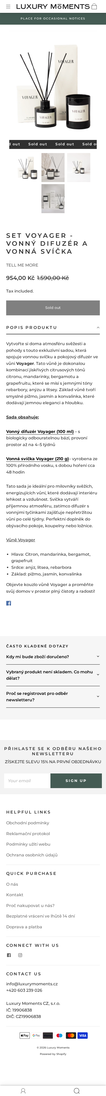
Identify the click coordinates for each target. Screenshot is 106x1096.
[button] (18, 86)
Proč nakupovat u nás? (30, 905)
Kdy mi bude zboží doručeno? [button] (37, 656)
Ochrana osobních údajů (32, 855)
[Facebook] (8, 603)
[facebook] (8, 955)
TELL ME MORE (22, 265)
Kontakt (14, 894)
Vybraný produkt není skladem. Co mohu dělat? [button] (49, 675)
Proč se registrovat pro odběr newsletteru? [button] (37, 697)
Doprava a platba (24, 926)
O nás (12, 884)
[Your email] (27, 780)
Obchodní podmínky (27, 822)
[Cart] (94, 6)
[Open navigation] (11, 6)
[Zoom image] (53, 86)
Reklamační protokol (28, 833)
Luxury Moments (58, 1047)
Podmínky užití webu (28, 844)
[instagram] (20, 955)
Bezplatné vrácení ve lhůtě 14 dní (40, 916)
